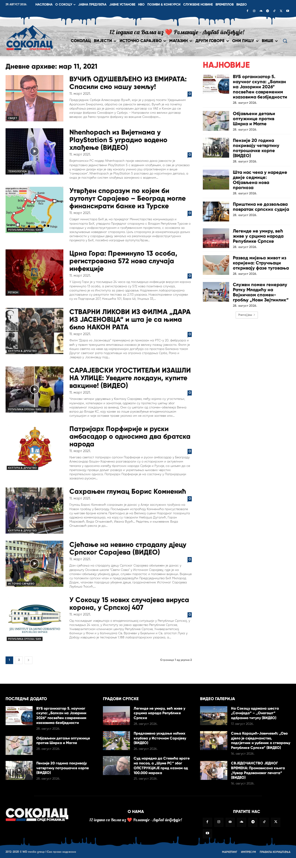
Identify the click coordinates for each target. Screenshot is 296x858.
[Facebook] (247, 11)
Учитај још (245, 315)
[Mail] (230, 822)
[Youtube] (287, 11)
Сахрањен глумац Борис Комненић (127, 491)
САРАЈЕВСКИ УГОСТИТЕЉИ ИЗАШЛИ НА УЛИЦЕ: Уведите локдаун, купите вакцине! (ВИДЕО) (130, 378)
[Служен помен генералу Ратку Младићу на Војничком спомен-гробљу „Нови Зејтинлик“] (216, 292)
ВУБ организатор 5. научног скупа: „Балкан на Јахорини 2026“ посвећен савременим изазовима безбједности (260, 87)
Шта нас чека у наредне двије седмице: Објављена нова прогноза (260, 179)
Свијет (12, 118)
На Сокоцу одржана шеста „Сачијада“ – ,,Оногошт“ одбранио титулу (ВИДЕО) (255, 713)
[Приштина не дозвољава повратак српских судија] (216, 211)
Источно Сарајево (21, 583)
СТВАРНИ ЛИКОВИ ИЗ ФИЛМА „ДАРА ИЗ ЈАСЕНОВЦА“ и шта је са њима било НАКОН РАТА (130, 319)
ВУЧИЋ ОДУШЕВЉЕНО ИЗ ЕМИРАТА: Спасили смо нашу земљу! (128, 83)
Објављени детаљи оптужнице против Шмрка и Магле (254, 118)
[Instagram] (254, 11)
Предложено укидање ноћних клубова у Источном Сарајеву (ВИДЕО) (160, 738)
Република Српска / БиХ (24, 229)
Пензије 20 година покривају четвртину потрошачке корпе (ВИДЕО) (256, 148)
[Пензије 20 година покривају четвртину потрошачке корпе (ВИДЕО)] (216, 147)
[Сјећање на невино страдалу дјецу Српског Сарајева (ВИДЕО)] (34, 564)
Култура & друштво (22, 350)
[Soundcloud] (261, 11)
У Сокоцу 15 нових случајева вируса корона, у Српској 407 (129, 603)
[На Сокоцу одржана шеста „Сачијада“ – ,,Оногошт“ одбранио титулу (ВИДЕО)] (213, 715)
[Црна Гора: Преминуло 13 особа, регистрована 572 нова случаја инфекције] (34, 272)
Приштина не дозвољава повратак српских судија (261, 206)
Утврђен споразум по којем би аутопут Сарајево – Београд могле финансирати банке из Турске (127, 198)
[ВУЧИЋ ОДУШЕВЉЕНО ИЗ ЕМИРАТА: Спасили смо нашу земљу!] (34, 98)
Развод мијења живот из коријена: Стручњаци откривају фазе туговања (261, 263)
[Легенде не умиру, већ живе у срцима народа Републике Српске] (216, 238)
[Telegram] (267, 11)
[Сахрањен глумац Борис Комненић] (34, 510)
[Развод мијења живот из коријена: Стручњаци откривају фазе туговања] (216, 265)
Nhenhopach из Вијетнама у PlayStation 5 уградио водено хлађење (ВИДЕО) (118, 140)
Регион (13, 292)
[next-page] (28, 660)
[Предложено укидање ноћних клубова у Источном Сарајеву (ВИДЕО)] (116, 740)
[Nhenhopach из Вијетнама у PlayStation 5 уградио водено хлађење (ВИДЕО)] (34, 151)
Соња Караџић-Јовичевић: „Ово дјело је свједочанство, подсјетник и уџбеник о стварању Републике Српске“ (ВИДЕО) (260, 740)
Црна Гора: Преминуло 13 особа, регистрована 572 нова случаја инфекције (123, 261)
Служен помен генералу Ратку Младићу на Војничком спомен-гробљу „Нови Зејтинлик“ (261, 292)
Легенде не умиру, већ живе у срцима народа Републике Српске (258, 236)
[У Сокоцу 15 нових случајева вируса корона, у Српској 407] (34, 619)
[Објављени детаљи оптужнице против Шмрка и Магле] (216, 121)
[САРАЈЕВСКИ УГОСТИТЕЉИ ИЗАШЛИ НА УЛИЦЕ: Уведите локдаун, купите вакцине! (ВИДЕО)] (34, 389)
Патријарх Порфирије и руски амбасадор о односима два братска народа (130, 436)
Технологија (17, 171)
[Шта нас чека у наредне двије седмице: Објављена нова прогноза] (216, 179)
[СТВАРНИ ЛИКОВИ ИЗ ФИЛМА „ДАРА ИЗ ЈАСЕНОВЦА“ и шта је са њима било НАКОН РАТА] (34, 331)
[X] (281, 11)
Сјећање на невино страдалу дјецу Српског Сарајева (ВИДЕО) (127, 548)
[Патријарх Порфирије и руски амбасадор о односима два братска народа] (34, 448)
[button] (284, 40)
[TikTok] (274, 11)
